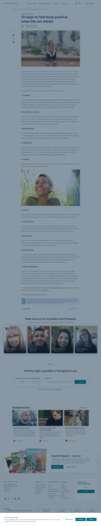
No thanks (80, 519)
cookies (11, 519)
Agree (91, 519)
